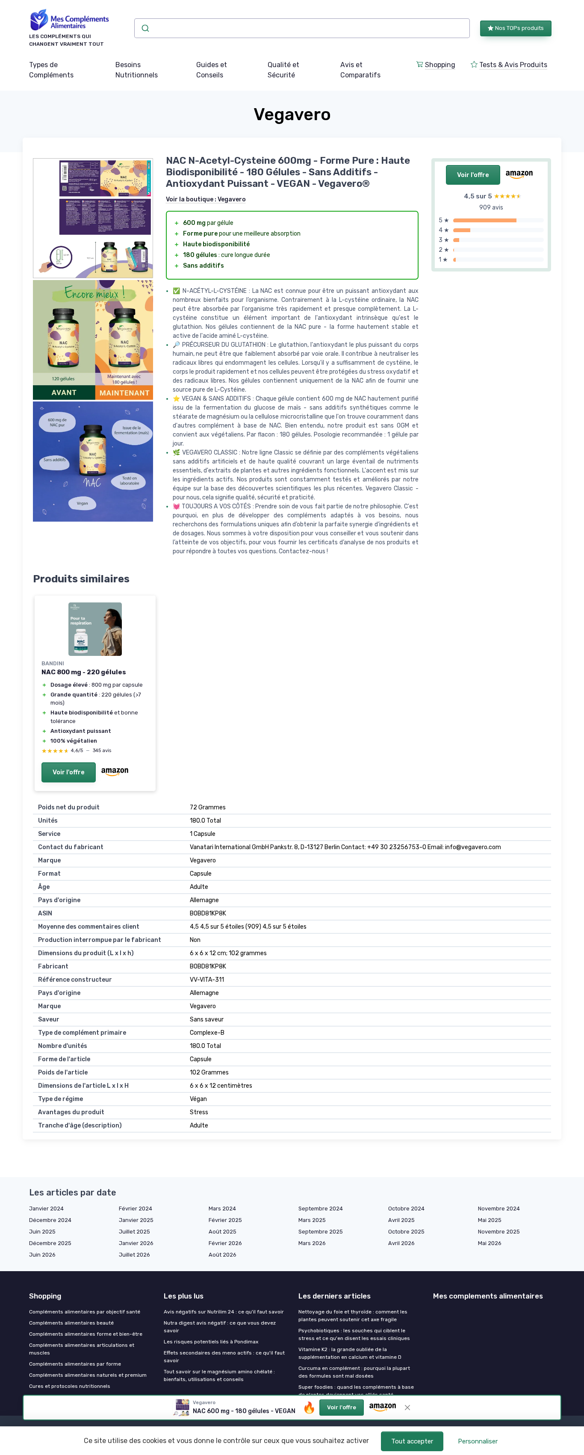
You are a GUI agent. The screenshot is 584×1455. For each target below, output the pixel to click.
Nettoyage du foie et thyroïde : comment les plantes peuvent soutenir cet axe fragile (352, 1315)
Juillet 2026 (134, 1254)
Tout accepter (412, 1441)
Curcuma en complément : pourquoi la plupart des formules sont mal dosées (354, 1372)
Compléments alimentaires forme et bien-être (85, 1334)
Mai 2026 (489, 1243)
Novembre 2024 (499, 1208)
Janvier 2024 (46, 1208)
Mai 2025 (489, 1220)
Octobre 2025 (406, 1231)
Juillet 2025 (134, 1231)
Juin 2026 (42, 1254)
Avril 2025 (401, 1220)
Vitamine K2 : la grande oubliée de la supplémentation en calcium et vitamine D (349, 1353)
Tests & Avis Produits (513, 65)
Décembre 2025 (50, 1243)
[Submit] (145, 28)
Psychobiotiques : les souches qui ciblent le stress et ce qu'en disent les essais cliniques (354, 1334)
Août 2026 (222, 1254)
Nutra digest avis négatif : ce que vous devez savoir (220, 1327)
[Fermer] (407, 1407)
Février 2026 (225, 1243)
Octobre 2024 (406, 1208)
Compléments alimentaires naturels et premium (88, 1375)
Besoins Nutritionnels (136, 70)
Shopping (440, 65)
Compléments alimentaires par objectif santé (84, 1312)
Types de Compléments (51, 70)
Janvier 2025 (136, 1220)
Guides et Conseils (211, 70)
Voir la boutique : (206, 199)
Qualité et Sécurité (283, 70)
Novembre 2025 (499, 1231)
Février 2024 (135, 1208)
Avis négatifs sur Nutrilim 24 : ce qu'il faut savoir (224, 1312)
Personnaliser (478, 1441)
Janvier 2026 (136, 1243)
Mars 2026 (312, 1243)
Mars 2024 (222, 1208)
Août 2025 (222, 1231)
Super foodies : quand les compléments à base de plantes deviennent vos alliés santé (356, 1391)
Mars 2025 (312, 1220)
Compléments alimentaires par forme (75, 1364)
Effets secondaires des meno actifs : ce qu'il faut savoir (224, 1357)
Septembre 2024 (320, 1208)
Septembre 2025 (320, 1231)
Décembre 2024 (50, 1220)
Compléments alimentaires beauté (71, 1323)
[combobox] (302, 28)
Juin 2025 (42, 1231)
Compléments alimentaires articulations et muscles (81, 1349)
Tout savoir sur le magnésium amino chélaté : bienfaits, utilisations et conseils (219, 1375)
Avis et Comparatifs (360, 70)
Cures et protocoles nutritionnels (69, 1386)
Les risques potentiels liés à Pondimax (211, 1342)
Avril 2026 (401, 1243)
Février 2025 (225, 1220)
